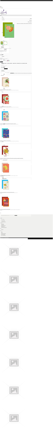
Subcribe (16, 215)
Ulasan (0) (2, 47)
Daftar (2, 232)
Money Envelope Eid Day (5, 159)
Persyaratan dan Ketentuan (4, 227)
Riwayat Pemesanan (3, 234)
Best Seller (2, 75)
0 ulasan (5, 72)
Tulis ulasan (8, 72)
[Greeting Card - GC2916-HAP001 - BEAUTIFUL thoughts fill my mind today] (8, 40)
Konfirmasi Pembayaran (3, 233)
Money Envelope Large (5, 160)
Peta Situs (2, 229)
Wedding (3, 141)
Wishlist (2, 71)
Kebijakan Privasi (2, 226)
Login (2, 177)
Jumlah (2, 68)
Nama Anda (1, 55)
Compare (4, 71)
